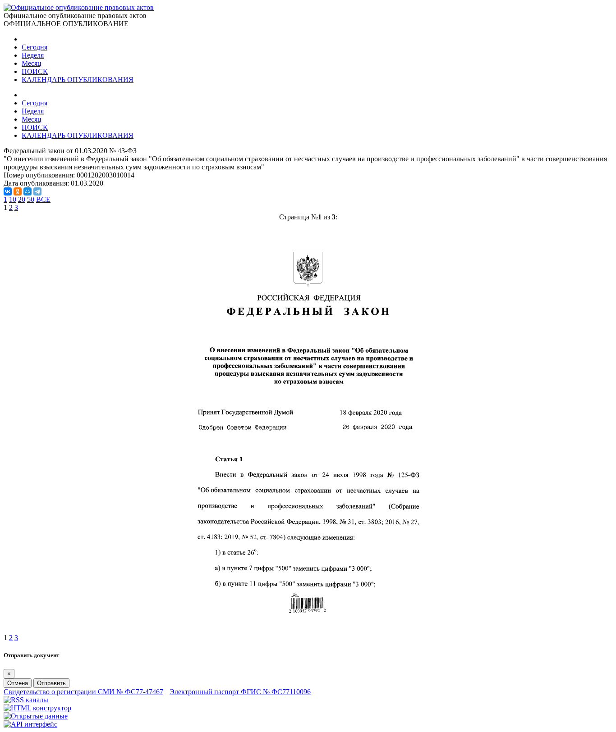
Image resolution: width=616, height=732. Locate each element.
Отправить (51, 683)
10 (12, 199)
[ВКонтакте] (8, 191)
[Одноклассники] (18, 191)
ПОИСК (35, 71)
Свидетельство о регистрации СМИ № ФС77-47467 (83, 692)
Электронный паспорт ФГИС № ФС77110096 (240, 692)
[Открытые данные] (36, 716)
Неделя (33, 55)
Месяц (31, 63)
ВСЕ (43, 199)
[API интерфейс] (30, 724)
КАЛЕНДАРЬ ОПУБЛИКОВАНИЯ (77, 79)
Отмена (17, 683)
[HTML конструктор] (37, 708)
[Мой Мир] (27, 191)
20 (21, 199)
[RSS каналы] (26, 700)
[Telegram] (37, 191)
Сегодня (34, 47)
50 (30, 199)
